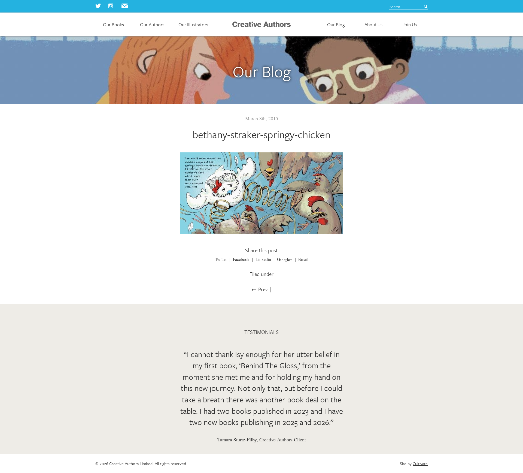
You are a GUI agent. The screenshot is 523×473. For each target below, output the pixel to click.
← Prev (259, 289)
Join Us (410, 25)
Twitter (221, 259)
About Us (373, 25)
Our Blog (336, 25)
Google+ (284, 259)
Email (303, 259)
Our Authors (152, 25)
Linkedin (263, 259)
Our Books (113, 25)
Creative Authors (261, 24)
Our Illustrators (193, 25)
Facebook (241, 259)
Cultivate (420, 463)
